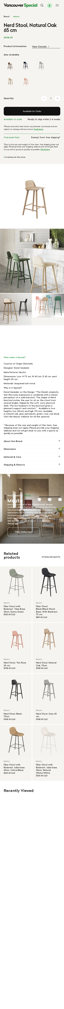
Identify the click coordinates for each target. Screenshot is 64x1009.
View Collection (23, 531)
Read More (38, 129)
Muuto (16, 16)
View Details (39, 46)
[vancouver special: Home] (20, 5)
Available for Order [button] (32, 111)
